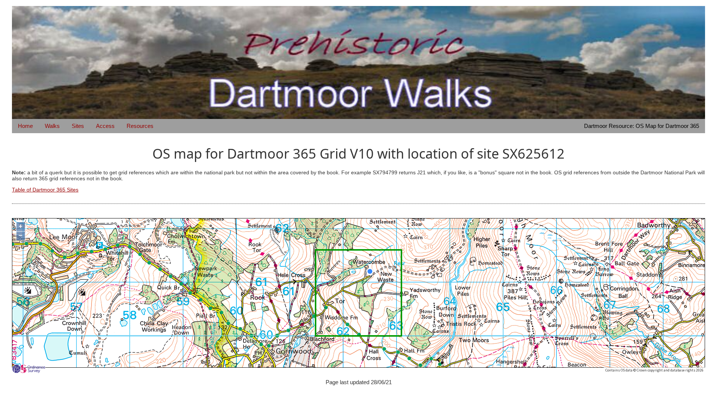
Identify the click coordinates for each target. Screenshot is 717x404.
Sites (78, 126)
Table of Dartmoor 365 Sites (45, 190)
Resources (140, 126)
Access (105, 126)
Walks (52, 126)
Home (25, 126)
